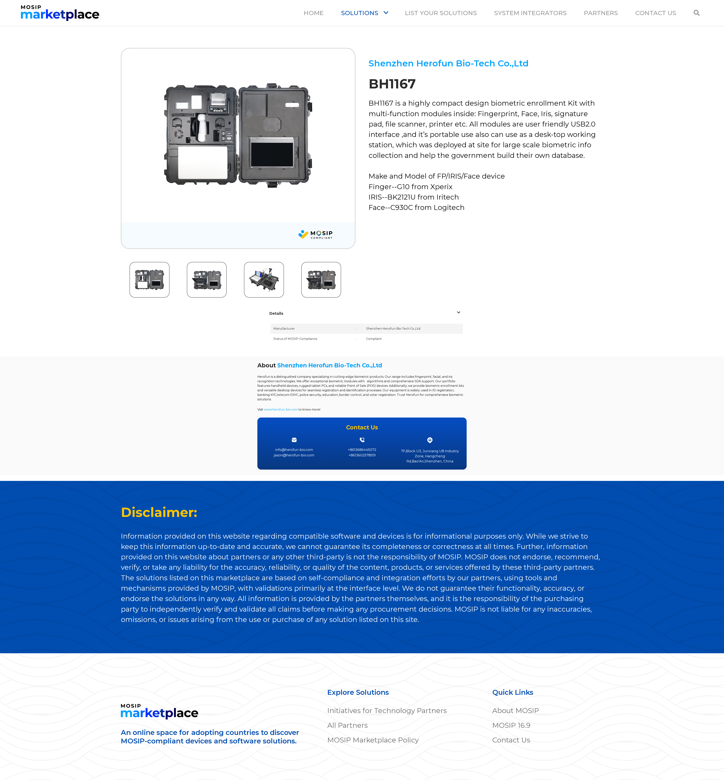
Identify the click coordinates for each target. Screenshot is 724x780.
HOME (314, 13)
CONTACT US (655, 13)
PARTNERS (601, 13)
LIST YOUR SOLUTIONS (441, 13)
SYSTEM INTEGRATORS (530, 13)
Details (276, 313)
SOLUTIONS (360, 13)
